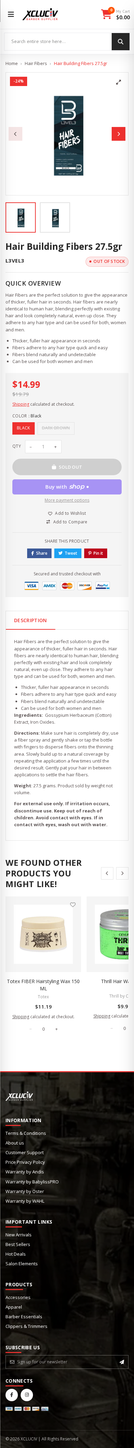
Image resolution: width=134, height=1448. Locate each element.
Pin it (98, 553)
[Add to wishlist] (72, 904)
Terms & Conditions (25, 1133)
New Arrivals (18, 1235)
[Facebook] (11, 1395)
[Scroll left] (107, 873)
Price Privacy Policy (25, 1162)
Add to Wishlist (70, 513)
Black (23, 428)
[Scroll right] (122, 873)
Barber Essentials (23, 1316)
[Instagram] (27, 1395)
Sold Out (70, 467)
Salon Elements (21, 1263)
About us (14, 1143)
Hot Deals (15, 1254)
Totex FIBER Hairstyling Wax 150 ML (43, 985)
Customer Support (24, 1152)
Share (41, 553)
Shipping (20, 404)
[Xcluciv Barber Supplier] (40, 14)
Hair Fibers (36, 63)
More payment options (67, 500)
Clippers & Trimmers (26, 1326)
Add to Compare (70, 522)
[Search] (121, 41)
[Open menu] (11, 14)
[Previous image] (15, 134)
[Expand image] (118, 82)
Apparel (13, 1307)
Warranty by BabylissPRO (32, 1182)
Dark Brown (56, 428)
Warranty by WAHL (24, 1201)
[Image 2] (55, 217)
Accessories (18, 1297)
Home (11, 63)
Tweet (71, 553)
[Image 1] (20, 217)
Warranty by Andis (24, 1172)
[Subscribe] (122, 1362)
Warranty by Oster (24, 1191)
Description (30, 620)
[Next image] (118, 134)
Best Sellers (17, 1244)
